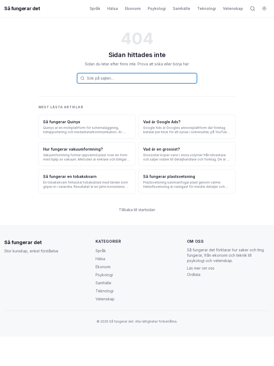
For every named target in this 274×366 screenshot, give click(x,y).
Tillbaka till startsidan (137, 209)
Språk (95, 8)
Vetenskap (233, 8)
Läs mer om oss (200, 268)
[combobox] (137, 78)
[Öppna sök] (252, 8)
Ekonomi (133, 8)
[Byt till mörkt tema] (264, 8)
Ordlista (193, 274)
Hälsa (112, 8)
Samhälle (181, 8)
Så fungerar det (22, 8)
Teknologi (206, 8)
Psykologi (157, 8)
